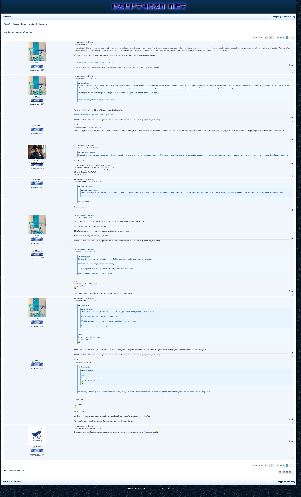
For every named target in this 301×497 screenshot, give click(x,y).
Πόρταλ (7, 24)
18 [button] (290, 37)
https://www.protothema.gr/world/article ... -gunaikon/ (93, 115)
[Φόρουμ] (149, 12)
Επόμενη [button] (293, 37)
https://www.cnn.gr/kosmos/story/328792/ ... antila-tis (93, 62)
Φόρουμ (17, 482)
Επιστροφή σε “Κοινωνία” (15, 470)
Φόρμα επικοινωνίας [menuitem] (286, 482)
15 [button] (281, 37)
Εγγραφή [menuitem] (277, 17)
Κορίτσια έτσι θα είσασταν (18, 32)
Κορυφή (292, 72)
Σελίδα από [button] (266, 37)
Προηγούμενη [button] (270, 37)
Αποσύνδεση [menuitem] (289, 17)
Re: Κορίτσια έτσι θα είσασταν (84, 42)
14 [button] (278, 37)
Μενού (8, 17)
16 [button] (284, 37)
